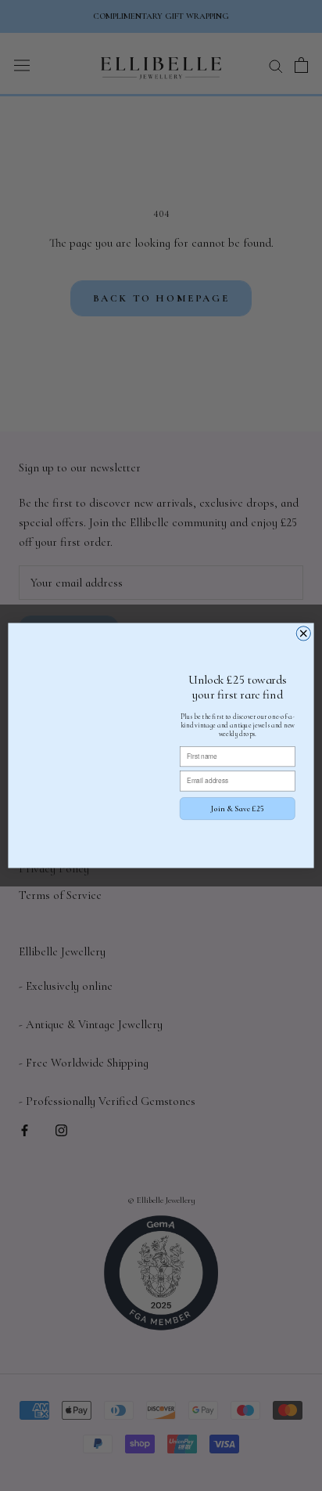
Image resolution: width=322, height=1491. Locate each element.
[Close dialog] (303, 633)
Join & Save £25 (237, 808)
